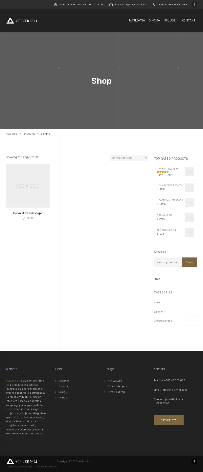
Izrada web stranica (46, 466)
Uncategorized (163, 320)
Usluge (170, 20)
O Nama (154, 20)
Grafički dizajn (117, 392)
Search (190, 262)
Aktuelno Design (23, 466)
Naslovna (137, 20)
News (157, 302)
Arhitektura (115, 380)
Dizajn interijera (117, 386)
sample (158, 311)
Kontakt (188, 20)
